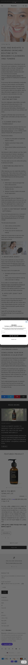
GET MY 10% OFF (14, 335)
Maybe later (13, 339)
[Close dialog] (26, 322)
